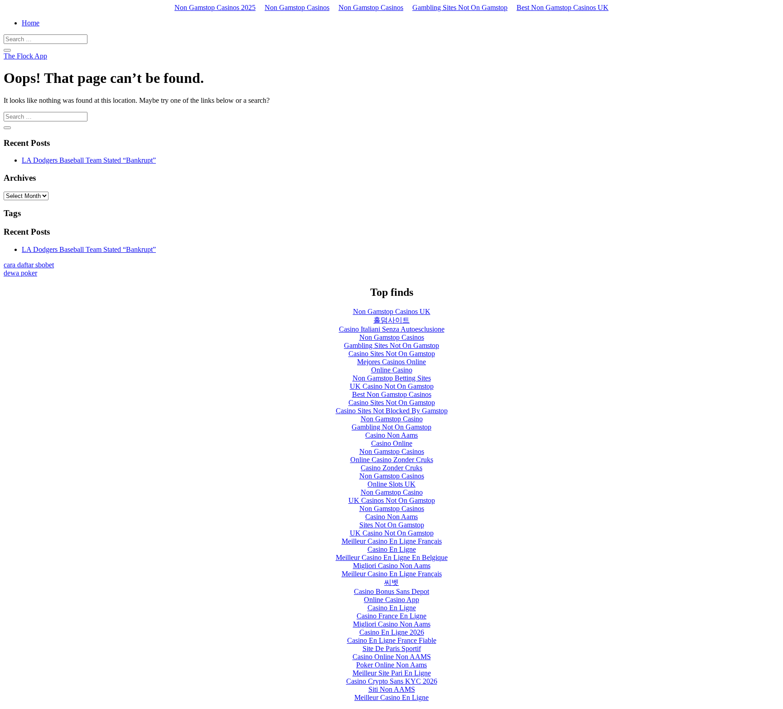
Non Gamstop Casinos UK (391, 311)
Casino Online (391, 443)
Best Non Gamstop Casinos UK (563, 7)
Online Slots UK (391, 484)
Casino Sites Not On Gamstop (391, 353)
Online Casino (391, 370)
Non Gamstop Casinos (297, 7)
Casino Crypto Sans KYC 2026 (391, 681)
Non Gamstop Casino (392, 419)
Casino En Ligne (391, 549)
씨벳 (391, 582)
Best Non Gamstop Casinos (391, 394)
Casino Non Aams (391, 435)
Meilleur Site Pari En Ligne (392, 673)
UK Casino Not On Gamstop (392, 386)
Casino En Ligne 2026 (391, 632)
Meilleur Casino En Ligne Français (392, 541)
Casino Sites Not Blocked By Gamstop (392, 411)
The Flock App (25, 56)
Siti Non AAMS (391, 689)
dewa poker (20, 273)
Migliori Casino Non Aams (391, 565)
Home (30, 23)
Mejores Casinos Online (391, 362)
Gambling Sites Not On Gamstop (460, 7)
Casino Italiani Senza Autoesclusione (392, 329)
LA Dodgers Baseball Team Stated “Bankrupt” (89, 160)
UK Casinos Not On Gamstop (391, 500)
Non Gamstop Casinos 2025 (215, 7)
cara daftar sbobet (29, 265)
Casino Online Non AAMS (392, 657)
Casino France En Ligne (391, 616)
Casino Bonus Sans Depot (391, 591)
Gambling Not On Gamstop (391, 427)
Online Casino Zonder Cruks (391, 459)
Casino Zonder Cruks (391, 468)
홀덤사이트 (391, 320)
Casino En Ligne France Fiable (391, 640)
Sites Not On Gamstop (391, 525)
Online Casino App (391, 599)
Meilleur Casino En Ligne (391, 697)
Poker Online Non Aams (391, 665)
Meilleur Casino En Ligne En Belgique (392, 557)
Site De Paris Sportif (391, 648)
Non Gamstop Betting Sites (392, 378)
